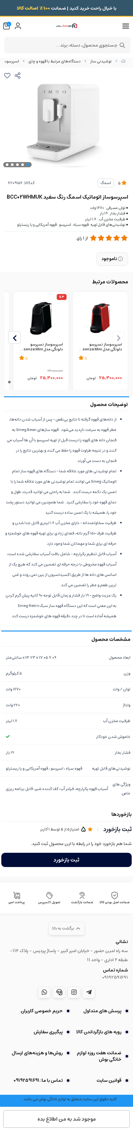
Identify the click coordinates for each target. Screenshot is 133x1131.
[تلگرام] (88, 992)
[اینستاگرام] (73, 992)
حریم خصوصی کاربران (42, 1011)
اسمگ (105, 183)
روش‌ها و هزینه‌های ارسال (37, 1053)
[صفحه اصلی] (123, 61)
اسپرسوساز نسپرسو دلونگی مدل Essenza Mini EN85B (41, 347)
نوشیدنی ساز (101, 61)
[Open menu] (125, 26)
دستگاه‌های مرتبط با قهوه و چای (54, 61)
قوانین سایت (109, 1080)
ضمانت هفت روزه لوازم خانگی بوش (99, 1056)
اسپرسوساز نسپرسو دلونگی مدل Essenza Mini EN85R (100, 347)
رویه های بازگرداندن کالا (98, 1032)
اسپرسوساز (9, 61)
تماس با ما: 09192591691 (38, 1080)
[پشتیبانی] (59, 992)
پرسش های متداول (102, 1011)
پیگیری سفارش (48, 1032)
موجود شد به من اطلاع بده (66, 1119)
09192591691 (115, 977)
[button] (14, 337)
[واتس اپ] (44, 992)
